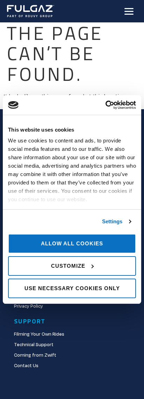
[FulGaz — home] (30, 11)
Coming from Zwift (35, 355)
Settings (112, 221)
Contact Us (26, 366)
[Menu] (129, 11)
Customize (68, 266)
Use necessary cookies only (72, 288)
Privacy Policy (28, 306)
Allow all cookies (72, 243)
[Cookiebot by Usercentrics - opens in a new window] (105, 105)
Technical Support (33, 345)
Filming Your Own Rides (39, 334)
